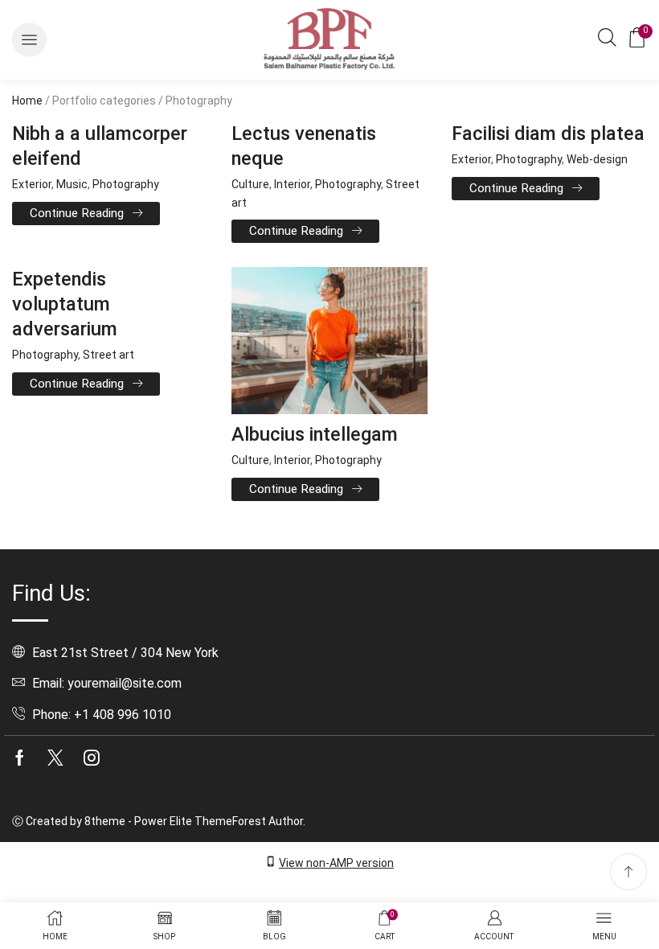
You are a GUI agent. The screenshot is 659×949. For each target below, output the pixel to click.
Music (72, 184)
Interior (292, 184)
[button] (29, 40)
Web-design (597, 159)
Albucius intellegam (314, 434)
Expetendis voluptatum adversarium (64, 304)
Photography (125, 184)
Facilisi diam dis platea (548, 133)
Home (27, 100)
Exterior (31, 184)
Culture (250, 184)
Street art (108, 354)
